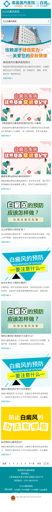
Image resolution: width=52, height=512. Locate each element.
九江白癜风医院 (26, 486)
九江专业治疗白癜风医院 (15, 509)
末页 (39, 463)
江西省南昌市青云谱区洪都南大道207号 (26, 477)
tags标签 (43, 490)
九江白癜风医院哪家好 (15, 502)
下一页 (31, 463)
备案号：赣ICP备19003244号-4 (26, 493)
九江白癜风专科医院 (15, 506)
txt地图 (17, 490)
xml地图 (34, 490)
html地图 (26, 490)
